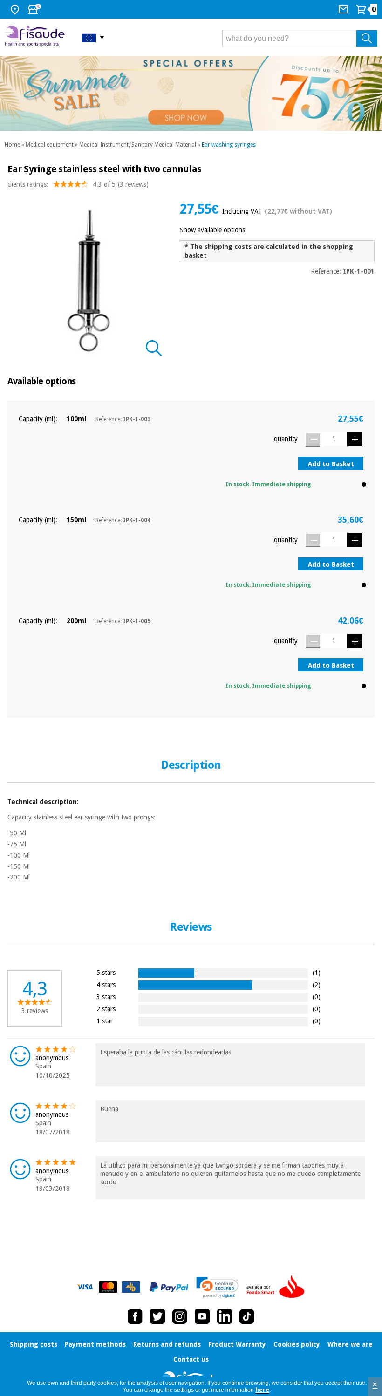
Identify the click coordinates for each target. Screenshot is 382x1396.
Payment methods (95, 1344)
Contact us (191, 1359)
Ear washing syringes (229, 144)
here (262, 1390)
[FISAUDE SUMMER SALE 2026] (191, 93)
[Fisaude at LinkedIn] (224, 1316)
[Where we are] (16, 9)
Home (12, 144)
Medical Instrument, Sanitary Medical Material (137, 144)
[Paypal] (169, 1287)
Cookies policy (296, 1344)
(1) (317, 972)
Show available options (212, 230)
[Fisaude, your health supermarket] (36, 37)
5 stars (106, 972)
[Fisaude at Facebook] (135, 1316)
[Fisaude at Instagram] (179, 1316)
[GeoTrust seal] (217, 1287)
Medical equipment (50, 144)
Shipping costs (33, 1344)
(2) (317, 984)
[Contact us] (344, 9)
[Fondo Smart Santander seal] (277, 1287)
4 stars (106, 984)
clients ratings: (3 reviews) (78, 184)
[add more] (354, 439)
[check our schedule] (35, 9)
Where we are (350, 1344)
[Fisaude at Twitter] (157, 1316)
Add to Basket (331, 464)
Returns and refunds (167, 1344)
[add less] (312, 439)
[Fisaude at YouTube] (202, 1316)
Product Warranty (237, 1344)
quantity (286, 439)
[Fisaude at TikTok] (246, 1316)
